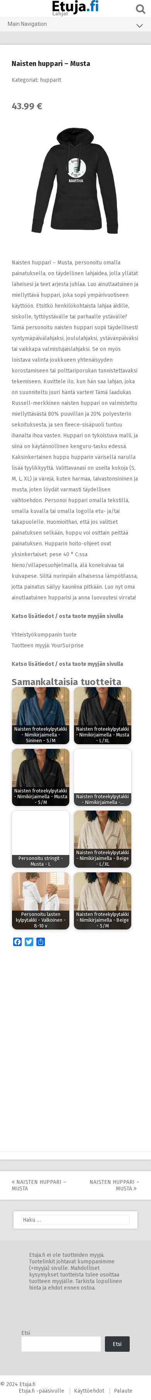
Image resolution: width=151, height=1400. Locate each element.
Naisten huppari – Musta (39, 1185)
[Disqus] (75, 1051)
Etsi (25, 1333)
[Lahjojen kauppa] (75, 8)
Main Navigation (27, 24)
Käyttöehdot (89, 1391)
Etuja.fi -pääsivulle (41, 1391)
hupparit (50, 80)
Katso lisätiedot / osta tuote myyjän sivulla (67, 616)
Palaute (123, 1391)
